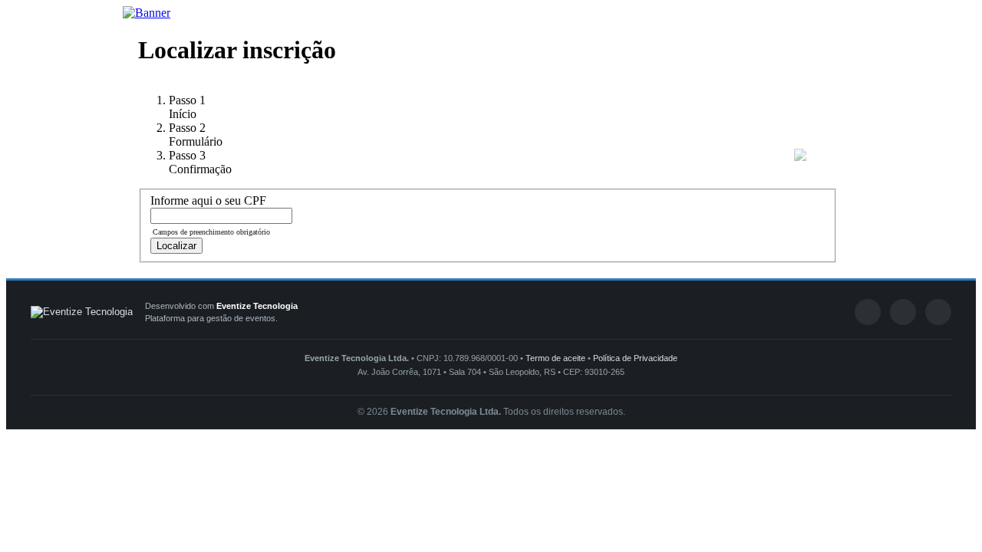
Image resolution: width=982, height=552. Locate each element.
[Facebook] (868, 312)
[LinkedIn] (903, 312)
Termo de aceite (555, 358)
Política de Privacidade (635, 358)
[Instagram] (938, 312)
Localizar (176, 245)
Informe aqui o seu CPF (208, 200)
